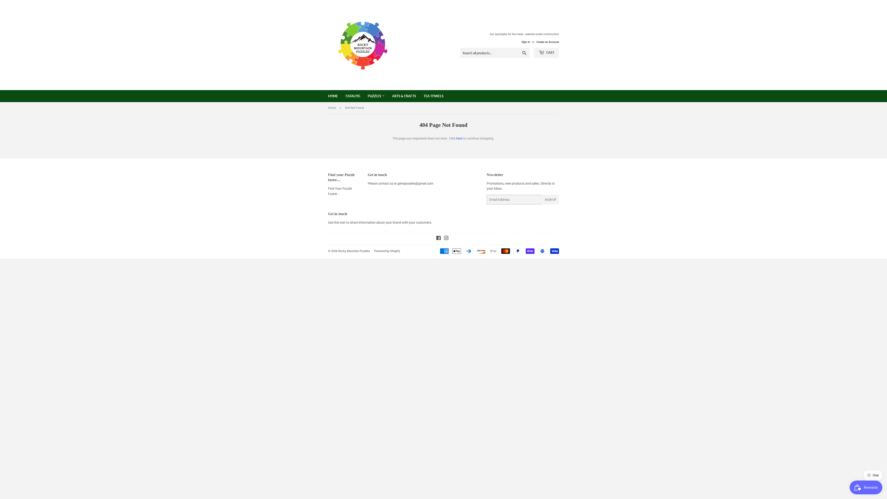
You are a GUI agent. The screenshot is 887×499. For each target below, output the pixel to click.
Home (333, 96)
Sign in (526, 42)
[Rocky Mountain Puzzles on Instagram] (446, 238)
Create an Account (547, 42)
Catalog (353, 96)
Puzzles (375, 96)
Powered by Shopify (387, 251)
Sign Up (550, 199)
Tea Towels (434, 96)
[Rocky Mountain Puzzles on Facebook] (438, 238)
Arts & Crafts (404, 96)
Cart (549, 53)
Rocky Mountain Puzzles (354, 251)
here (459, 138)
